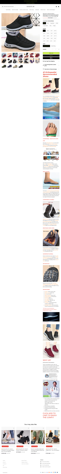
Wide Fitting (53, 46)
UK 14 (55, 41)
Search (4, 460)
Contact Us (4, 463)
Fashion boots (43, 9)
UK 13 (51, 41)
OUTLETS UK (6, 472)
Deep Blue (52, 23)
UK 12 (47, 41)
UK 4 (44, 33)
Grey (50, 25)
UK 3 (51, 30)
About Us (4, 462)
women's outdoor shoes (24, 9)
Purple (54, 25)
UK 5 (51, 33)
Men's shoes (32, 9)
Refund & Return (24, 460)
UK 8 (44, 38)
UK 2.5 (48, 30)
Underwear (37, 9)
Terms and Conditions (25, 463)
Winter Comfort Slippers (51, 9)
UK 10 (55, 38)
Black (44, 23)
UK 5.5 (55, 33)
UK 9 (51, 38)
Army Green (45, 25)
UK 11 (44, 41)
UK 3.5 (55, 30)
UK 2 (44, 30)
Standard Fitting (46, 46)
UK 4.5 (48, 33)
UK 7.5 (55, 35)
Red (48, 23)
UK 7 (51, 35)
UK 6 (44, 35)
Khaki (57, 23)
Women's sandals (15, 9)
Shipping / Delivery (24, 462)
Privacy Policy (5, 467)
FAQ (3, 465)
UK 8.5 (48, 38)
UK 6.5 (48, 35)
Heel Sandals (8, 9)
